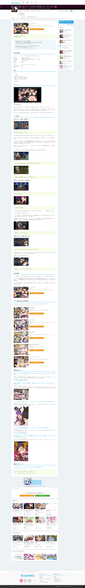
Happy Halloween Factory (34, 344)
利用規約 (41, 577)
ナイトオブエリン (32, 319)
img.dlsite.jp (17, 160)
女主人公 (38, 18)
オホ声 (64, 18)
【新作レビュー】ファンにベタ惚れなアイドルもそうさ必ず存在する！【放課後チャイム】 (68, 66)
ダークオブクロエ (32, 23)
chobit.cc (17, 103)
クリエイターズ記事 (20, 18)
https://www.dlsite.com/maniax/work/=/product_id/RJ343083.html (27, 48)
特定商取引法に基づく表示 (57, 578)
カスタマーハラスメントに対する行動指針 (45, 578)
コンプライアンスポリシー (57, 582)
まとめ (18, 571)
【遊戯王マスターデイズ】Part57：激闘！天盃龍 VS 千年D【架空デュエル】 (29, 524)
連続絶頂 (56, 18)
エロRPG (42, 18)
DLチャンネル (15, 3)
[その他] (73, 11)
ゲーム (50, 8)
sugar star (33, 18)
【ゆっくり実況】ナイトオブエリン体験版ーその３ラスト (18, 510)
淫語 (52, 18)
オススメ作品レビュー (27, 18)
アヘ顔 (60, 18)
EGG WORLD (31, 332)
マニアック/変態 (48, 18)
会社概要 (41, 576)
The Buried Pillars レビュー (51, 541)
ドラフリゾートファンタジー (34, 356)
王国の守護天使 (32, 307)
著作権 (55, 576)
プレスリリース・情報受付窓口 (44, 582)
